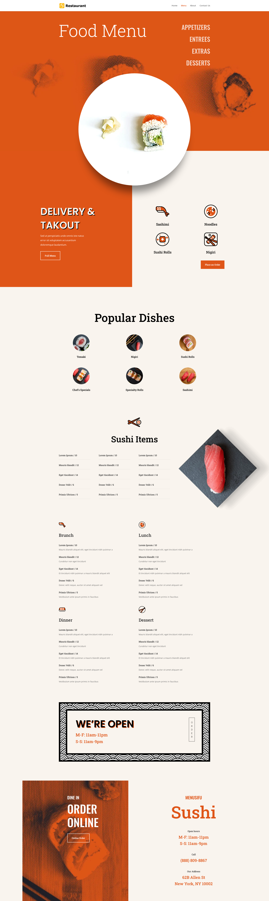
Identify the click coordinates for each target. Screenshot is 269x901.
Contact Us (205, 6)
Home (174, 6)
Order (192, 729)
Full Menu (50, 255)
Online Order (78, 838)
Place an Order (212, 264)
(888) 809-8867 (193, 860)
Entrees (200, 39)
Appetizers (196, 27)
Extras (201, 51)
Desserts (198, 62)
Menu (183, 6)
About (193, 6)
